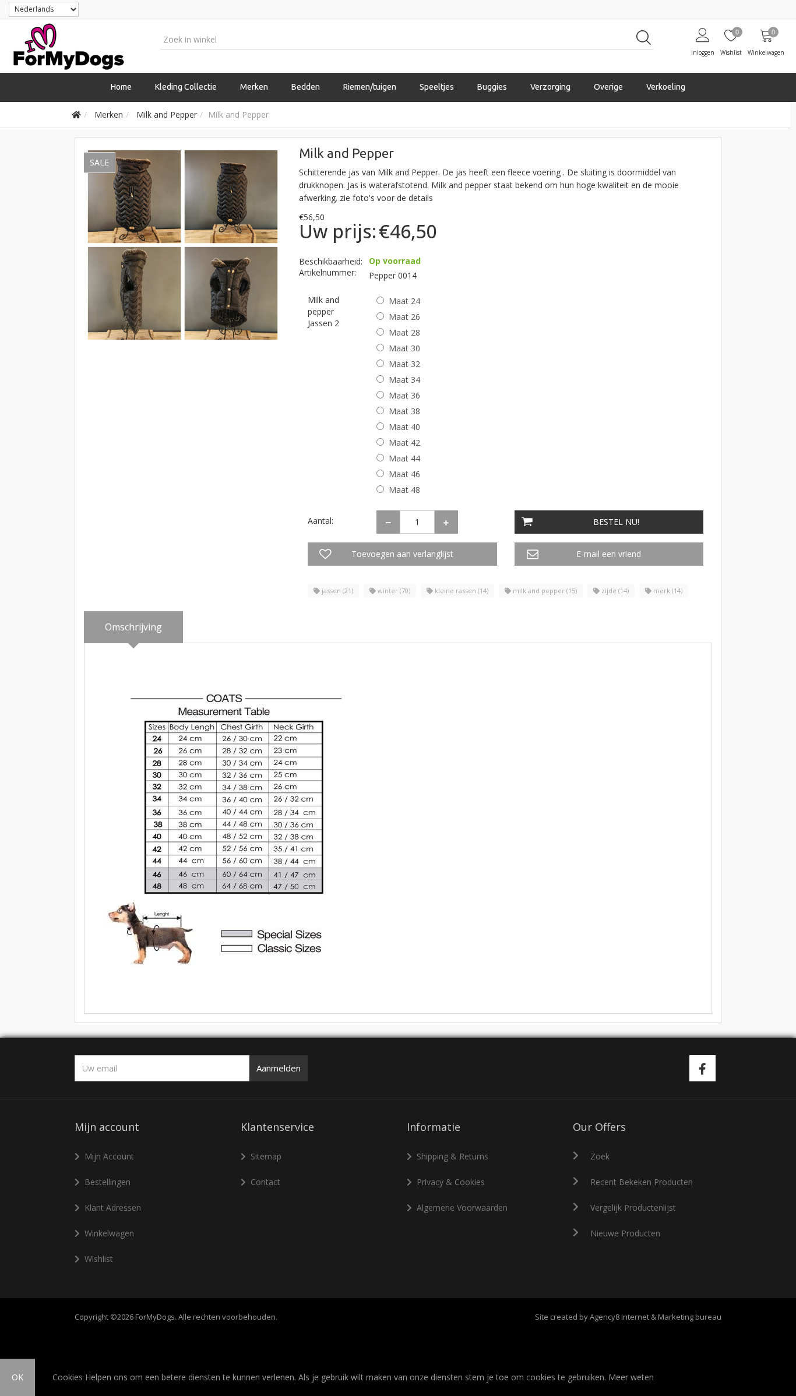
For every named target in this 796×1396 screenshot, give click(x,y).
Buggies (492, 86)
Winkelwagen (109, 1233)
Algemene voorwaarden (462, 1207)
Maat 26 (404, 316)
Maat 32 (404, 363)
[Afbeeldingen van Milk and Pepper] (182, 243)
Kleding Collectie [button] (186, 86)
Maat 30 (404, 348)
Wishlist (98, 1258)
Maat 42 (404, 442)
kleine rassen (460, 590)
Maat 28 (404, 332)
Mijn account (109, 1156)
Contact (265, 1181)
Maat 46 (404, 474)
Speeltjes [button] (437, 86)
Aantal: (320, 520)
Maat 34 (404, 379)
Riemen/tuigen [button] (369, 86)
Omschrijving (133, 627)
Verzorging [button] (550, 86)
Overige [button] (608, 86)
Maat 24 (404, 300)
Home (121, 86)
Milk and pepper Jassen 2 (323, 311)
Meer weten (631, 1377)
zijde (614, 590)
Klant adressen (112, 1207)
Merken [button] (254, 86)
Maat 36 (404, 395)
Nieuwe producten (625, 1233)
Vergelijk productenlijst (633, 1207)
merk (666, 590)
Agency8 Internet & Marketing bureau (655, 1317)
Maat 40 (404, 426)
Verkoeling (665, 86)
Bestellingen (107, 1181)
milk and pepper (544, 590)
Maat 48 (404, 489)
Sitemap (266, 1156)
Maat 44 (404, 458)
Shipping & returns (452, 1156)
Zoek (600, 1156)
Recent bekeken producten (641, 1181)
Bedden (305, 86)
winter (393, 590)
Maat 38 (404, 411)
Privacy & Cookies (451, 1181)
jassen (336, 590)
